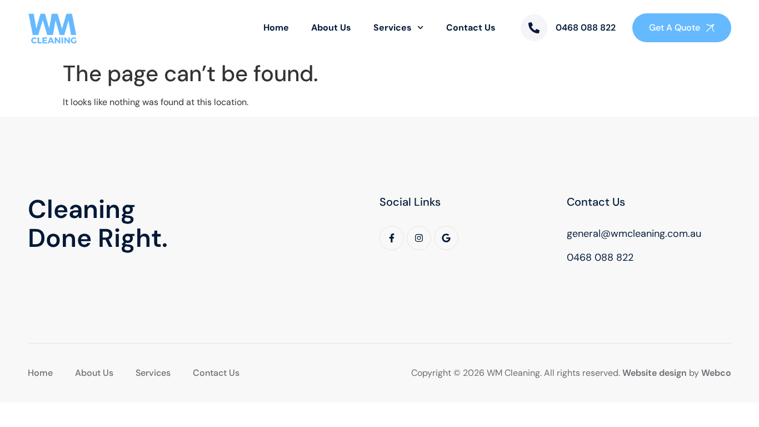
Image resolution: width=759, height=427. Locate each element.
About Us (331, 27)
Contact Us (471, 27)
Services (392, 27)
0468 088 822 (586, 27)
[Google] (446, 238)
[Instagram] (419, 238)
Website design (654, 373)
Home (276, 27)
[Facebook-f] (391, 238)
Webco (716, 373)
